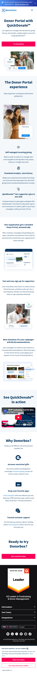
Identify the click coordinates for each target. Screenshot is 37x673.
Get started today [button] (18, 556)
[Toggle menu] (32, 10)
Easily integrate (9, 495)
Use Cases (6, 612)
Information (7, 607)
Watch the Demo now (22, 4)
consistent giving (18, 471)
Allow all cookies (18, 660)
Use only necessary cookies (18, 665)
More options (6, 670)
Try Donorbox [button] (18, 44)
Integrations (7, 618)
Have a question (13, 525)
